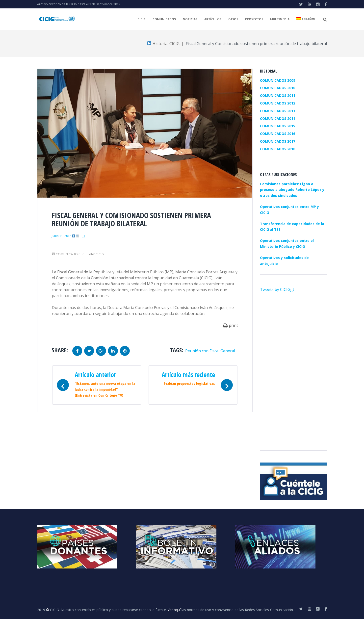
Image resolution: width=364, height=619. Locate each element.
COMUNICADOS (164, 19)
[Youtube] (309, 4)
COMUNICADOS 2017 (277, 141)
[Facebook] (326, 4)
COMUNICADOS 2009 (277, 80)
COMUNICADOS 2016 (277, 133)
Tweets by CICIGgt (277, 289)
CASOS (233, 19)
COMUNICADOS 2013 (277, 110)
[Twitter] (301, 4)
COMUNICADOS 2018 (277, 149)
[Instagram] (318, 4)
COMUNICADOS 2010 (277, 87)
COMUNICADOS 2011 (277, 95)
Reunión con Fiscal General (210, 351)
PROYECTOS (254, 19)
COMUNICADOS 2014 (277, 118)
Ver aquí (174, 609)
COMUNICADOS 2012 (277, 103)
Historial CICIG (166, 43)
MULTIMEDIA (279, 19)
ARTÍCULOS (212, 19)
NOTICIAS (190, 19)
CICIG (141, 19)
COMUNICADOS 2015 (277, 126)
